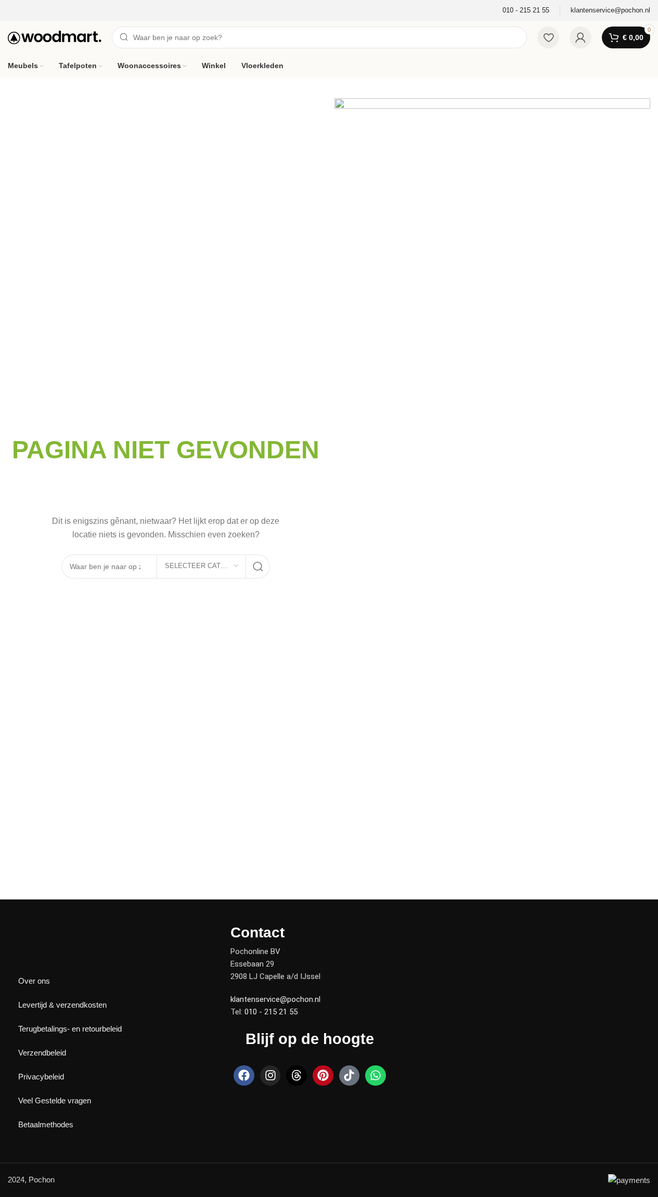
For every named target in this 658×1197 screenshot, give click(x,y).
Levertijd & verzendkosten (62, 1004)
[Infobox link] (525, 10)
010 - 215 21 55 (271, 1011)
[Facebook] (244, 1075)
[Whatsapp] (375, 1075)
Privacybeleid (41, 1076)
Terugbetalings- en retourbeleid (70, 1028)
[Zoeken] (258, 566)
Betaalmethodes (45, 1124)
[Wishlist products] (548, 37)
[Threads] (296, 1075)
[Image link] (44, 931)
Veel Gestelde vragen (54, 1100)
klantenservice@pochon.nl (275, 999)
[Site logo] (54, 36)
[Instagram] (270, 1075)
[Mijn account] (580, 37)
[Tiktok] (349, 1075)
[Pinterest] (323, 1075)
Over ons (34, 980)
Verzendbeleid (42, 1052)
